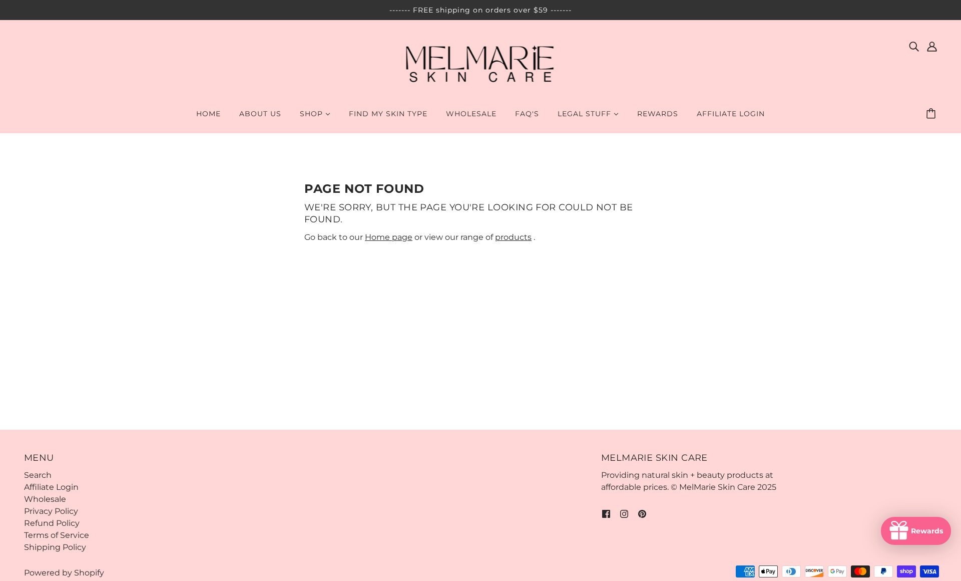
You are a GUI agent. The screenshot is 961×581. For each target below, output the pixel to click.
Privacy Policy (51, 511)
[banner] (481, 64)
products (513, 237)
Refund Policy (52, 523)
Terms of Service (56, 535)
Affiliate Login (51, 487)
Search (38, 475)
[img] (914, 46)
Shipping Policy (55, 547)
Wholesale (45, 499)
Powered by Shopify (64, 572)
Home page (388, 237)
